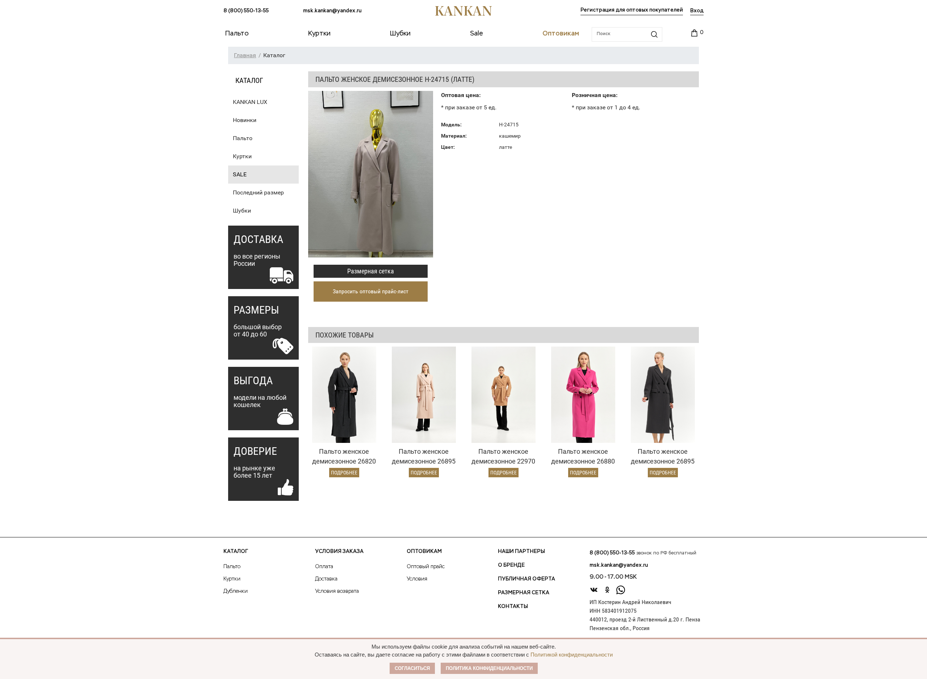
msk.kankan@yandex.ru (332, 10)
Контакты (513, 606)
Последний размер (258, 192)
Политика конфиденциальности (489, 668)
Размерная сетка (370, 271)
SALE (240, 174)
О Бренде (511, 565)
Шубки (242, 210)
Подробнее (344, 472)
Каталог (235, 551)
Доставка (326, 579)
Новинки (244, 120)
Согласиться (412, 668)
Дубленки (235, 591)
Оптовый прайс (426, 566)
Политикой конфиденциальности (571, 654)
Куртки (242, 156)
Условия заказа (339, 551)
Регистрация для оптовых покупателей (631, 10)
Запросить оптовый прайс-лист (370, 291)
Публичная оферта (526, 579)
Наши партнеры (521, 551)
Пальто (242, 138)
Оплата (324, 566)
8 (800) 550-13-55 (246, 10)
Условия (417, 579)
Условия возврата (337, 591)
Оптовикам (424, 551)
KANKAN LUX (250, 102)
